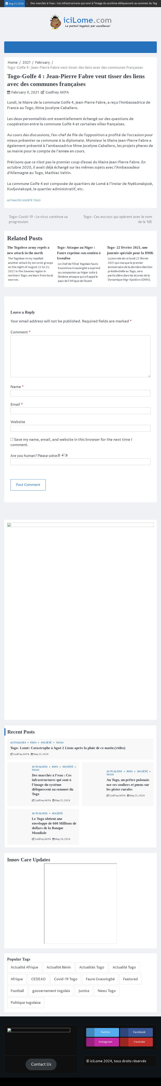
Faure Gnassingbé (100, 979)
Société (27, 200)
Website (17, 422)
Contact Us (41, 1064)
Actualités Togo (91, 967)
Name (17, 386)
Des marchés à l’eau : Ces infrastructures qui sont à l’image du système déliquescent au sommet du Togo (89, 3)
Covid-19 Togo (65, 979)
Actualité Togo (124, 967)
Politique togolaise (26, 1002)
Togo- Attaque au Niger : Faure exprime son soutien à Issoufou (79, 252)
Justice (84, 991)
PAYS (33, 743)
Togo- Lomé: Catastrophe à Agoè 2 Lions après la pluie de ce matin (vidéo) (67, 748)
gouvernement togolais (51, 991)
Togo (36, 200)
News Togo (107, 991)
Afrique (17, 979)
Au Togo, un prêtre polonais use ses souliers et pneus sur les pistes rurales (127, 784)
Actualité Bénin (59, 967)
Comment (20, 332)
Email (16, 404)
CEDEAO (38, 979)
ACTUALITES (14, 200)
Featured (130, 979)
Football (17, 991)
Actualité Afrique (24, 967)
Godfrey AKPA (57, 92)
